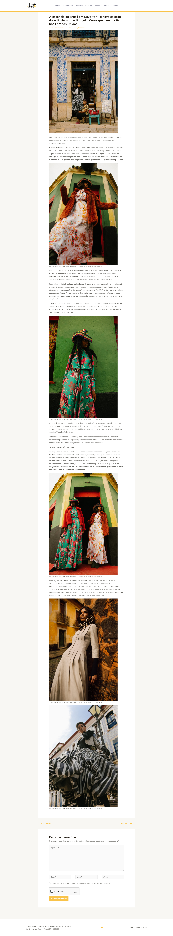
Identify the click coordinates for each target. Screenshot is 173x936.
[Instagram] (98, 927)
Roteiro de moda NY (84, 6)
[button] (123, 5)
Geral (70, 28)
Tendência (82, 28)
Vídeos (115, 6)
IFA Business (68, 6)
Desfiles (106, 6)
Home (57, 6)
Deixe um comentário (57, 28)
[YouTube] (102, 927)
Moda (97, 6)
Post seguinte (127, 823)
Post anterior (45, 823)
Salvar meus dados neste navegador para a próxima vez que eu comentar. (81, 883)
